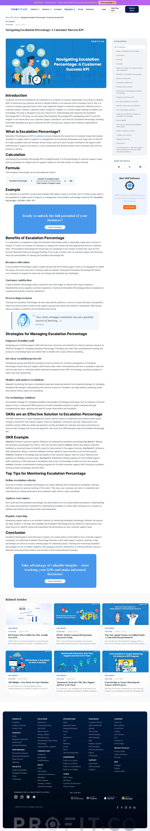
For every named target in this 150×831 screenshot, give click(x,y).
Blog (7, 17)
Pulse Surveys (17, 759)
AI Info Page (119, 743)
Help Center (93, 763)
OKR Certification (95, 725)
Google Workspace (70, 728)
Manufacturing (43, 737)
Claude (117, 768)
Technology (42, 743)
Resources (69, 9)
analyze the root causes (62, 502)
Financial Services (44, 725)
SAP (64, 740)
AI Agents (58, 9)
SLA (115, 737)
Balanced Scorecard (20, 739)
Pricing (80, 9)
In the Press (118, 728)
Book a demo (132, 9)
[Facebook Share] (119, 167)
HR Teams (67, 780)
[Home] (19, 9)
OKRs (14, 736)
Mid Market (42, 757)
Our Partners (119, 734)
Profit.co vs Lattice (70, 760)
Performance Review (20, 753)
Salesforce (67, 737)
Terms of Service (120, 754)
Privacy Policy (119, 751)
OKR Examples (94, 734)
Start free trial (115, 9)
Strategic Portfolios (19, 773)
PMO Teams (67, 777)
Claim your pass (107, 2)
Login (104, 9)
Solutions (45, 9)
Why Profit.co (119, 725)
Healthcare (42, 722)
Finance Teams (69, 786)
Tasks (14, 776)
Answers (92, 769)
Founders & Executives (72, 783)
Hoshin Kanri (17, 742)
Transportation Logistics (47, 747)
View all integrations (70, 753)
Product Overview (19, 725)
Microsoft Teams (69, 725)
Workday (66, 743)
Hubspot (99, 100)
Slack (65, 722)
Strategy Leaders (44, 783)
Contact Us (118, 740)
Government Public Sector (48, 740)
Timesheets (16, 779)
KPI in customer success (41, 136)
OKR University (94, 766)
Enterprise (90, 9)
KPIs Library (14, 17)
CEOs (40, 768)
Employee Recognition (20, 756)
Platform (34, 9)
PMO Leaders (43, 780)
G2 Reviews (93, 756)
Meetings (15, 762)
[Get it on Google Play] (77, 798)
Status (91, 753)
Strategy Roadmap (19, 745)
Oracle (65, 747)
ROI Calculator (94, 747)
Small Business (43, 760)
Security (117, 757)
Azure (65, 731)
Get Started (129, 207)
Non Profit (41, 728)
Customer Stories (95, 722)
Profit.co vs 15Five (70, 763)
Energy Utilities (43, 734)
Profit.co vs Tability (70, 769)
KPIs (85, 249)
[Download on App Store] (110, 798)
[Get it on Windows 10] (127, 798)
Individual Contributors (46, 774)
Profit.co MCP (119, 771)
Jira (64, 734)
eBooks (91, 728)
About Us (117, 722)
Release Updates (95, 743)
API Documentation (96, 750)
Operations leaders (45, 786)
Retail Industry (43, 731)
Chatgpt (117, 765)
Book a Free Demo (55, 227)
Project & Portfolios (19, 770)
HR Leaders (42, 771)
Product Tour (17, 728)
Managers (41, 777)
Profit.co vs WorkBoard (72, 766)
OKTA (65, 750)
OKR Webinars (94, 737)
